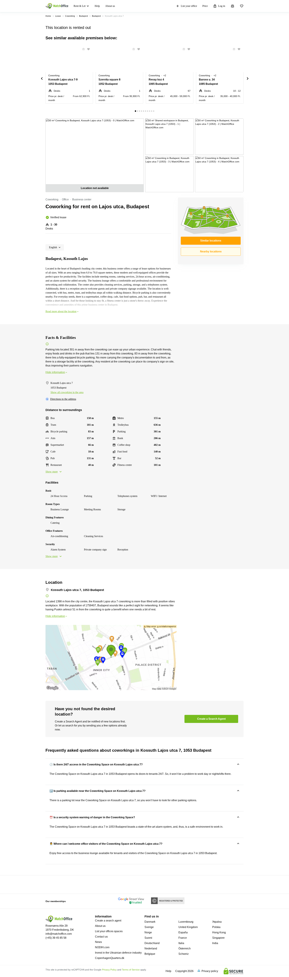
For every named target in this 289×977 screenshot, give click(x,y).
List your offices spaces (109, 931)
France (182, 937)
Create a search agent (108, 920)
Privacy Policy (109, 969)
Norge (148, 932)
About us (110, 6)
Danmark (149, 921)
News (98, 942)
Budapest (83, 16)
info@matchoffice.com (58, 933)
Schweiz (183, 953)
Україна (217, 921)
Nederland (150, 948)
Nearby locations (211, 251)
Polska (216, 927)
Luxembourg (185, 921)
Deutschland (152, 943)
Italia (181, 943)
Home (48, 16)
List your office (189, 6)
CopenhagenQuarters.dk (109, 958)
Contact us (101, 936)
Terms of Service (131, 969)
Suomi (148, 937)
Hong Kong (219, 932)
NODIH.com (102, 947)
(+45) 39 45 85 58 (55, 937)
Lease (58, 16)
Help (97, 6)
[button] (82, 49)
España (183, 932)
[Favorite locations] (242, 6)
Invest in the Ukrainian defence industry (118, 952)
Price (205, 6)
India (215, 943)
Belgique (149, 953)
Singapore (218, 937)
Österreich (184, 948)
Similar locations (210, 240)
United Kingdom (188, 927)
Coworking (70, 16)
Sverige (149, 927)
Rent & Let (79, 6)
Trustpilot (50, 884)
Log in (221, 6)
